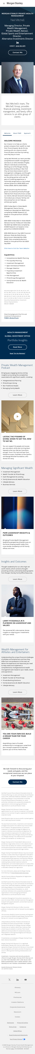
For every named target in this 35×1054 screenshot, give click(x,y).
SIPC (12, 1049)
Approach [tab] (27, 133)
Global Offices (17, 1031)
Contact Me (17, 52)
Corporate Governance (17, 1007)
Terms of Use (12, 1027)
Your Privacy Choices (16, 1039)
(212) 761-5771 (20, 46)
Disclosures (17, 997)
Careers (17, 1017)
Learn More (20, 395)
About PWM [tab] (17, 133)
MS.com (17, 992)
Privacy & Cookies (22, 1023)
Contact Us (23, 1027)
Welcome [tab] (7, 133)
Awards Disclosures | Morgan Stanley (11, 967)
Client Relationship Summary (20, 873)
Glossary (17, 987)
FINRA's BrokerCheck (11, 318)
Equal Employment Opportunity (18, 1035)
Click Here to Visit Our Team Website (16, 248)
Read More (20, 347)
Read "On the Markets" (17, 353)
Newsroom (17, 1012)
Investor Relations (17, 1002)
